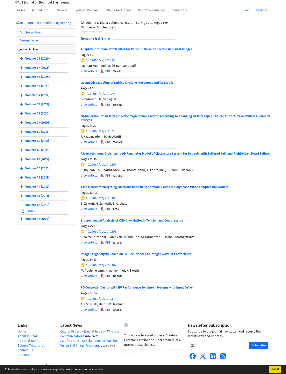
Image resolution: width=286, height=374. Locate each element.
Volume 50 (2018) (37, 132)
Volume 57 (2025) (37, 68)
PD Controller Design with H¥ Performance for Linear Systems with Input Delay (137, 287)
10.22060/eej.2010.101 (101, 164)
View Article (89, 71)
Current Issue (28, 40)
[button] (105, 369)
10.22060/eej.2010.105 (101, 231)
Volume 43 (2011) (37, 196)
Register (262, 10)
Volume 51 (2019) (37, 123)
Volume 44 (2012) (37, 187)
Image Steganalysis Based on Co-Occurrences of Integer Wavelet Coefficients (136, 254)
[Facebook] (192, 357)
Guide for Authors (119, 10)
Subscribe (259, 345)
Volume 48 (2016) (37, 150)
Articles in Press (30, 32)
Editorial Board (28, 341)
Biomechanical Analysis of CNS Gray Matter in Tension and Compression (132, 220)
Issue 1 (31, 211)
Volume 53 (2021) (37, 104)
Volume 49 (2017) (37, 141)
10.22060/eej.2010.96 (100, 94)
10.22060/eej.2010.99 (100, 131)
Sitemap (24, 355)
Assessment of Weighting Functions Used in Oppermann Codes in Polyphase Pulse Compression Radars (154, 187)
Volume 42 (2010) (37, 205)
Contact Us (179, 10)
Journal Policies (87, 10)
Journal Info (40, 10)
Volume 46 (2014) (37, 168)
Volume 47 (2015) (37, 159)
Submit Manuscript (151, 10)
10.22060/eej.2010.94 (100, 60)
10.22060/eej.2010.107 (101, 265)
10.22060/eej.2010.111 (101, 299)
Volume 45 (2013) (37, 178)
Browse (62, 10)
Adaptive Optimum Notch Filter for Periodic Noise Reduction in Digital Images (136, 49)
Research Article (95, 38)
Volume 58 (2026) (37, 59)
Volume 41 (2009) (37, 219)
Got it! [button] (275, 369)
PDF (112, 71)
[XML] (171, 23)
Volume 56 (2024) (37, 77)
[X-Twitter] (202, 357)
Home (21, 10)
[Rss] (223, 357)
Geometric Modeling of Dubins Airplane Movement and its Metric (127, 82)
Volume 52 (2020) (37, 113)
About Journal (27, 336)
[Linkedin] (213, 357)
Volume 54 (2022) (37, 95)
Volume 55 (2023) (37, 86)
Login (247, 10)
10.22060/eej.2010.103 (101, 198)
